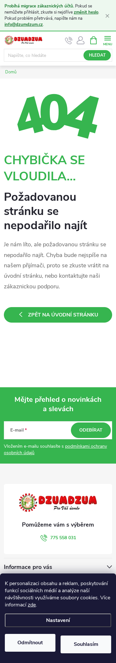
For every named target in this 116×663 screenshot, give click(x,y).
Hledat (97, 55)
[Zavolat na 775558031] (69, 40)
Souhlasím (86, 644)
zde (32, 604)
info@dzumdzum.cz (24, 24)
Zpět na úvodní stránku (63, 314)
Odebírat (90, 430)
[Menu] (107, 39)
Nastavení (58, 620)
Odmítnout (30, 642)
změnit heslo (86, 12)
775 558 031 (63, 538)
